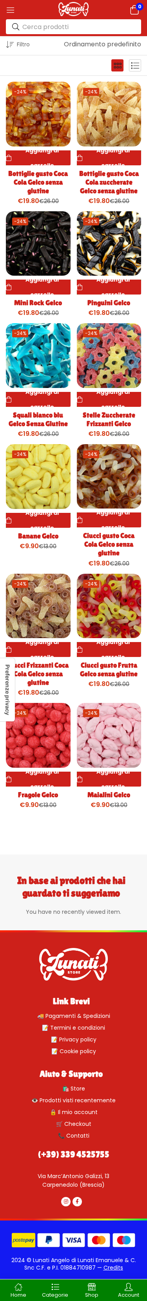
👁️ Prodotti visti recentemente (73, 1100)
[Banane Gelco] (38, 476)
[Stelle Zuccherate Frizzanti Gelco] (109, 355)
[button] (134, 10)
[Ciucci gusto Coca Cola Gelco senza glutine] (109, 476)
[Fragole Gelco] (38, 735)
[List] (135, 65)
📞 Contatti (73, 1136)
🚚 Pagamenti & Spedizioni (73, 1016)
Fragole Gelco (38, 794)
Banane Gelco (38, 536)
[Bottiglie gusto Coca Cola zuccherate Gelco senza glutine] (109, 114)
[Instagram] (66, 1201)
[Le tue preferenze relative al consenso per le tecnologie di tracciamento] (7, 689)
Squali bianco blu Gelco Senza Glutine (38, 419)
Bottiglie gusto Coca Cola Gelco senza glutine (38, 182)
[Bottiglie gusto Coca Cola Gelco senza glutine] (38, 114)
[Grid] (117, 65)
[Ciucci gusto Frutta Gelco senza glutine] (109, 606)
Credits (113, 1268)
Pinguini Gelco (108, 302)
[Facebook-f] (77, 1201)
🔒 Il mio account (74, 1112)
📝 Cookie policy (73, 1051)
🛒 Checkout (73, 1124)
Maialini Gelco (108, 794)
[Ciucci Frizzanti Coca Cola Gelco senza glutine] (38, 606)
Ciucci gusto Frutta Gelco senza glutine (109, 669)
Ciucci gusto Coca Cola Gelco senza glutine (108, 544)
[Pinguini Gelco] (109, 243)
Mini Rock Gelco (38, 302)
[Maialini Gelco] (109, 735)
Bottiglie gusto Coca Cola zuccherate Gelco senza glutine (109, 182)
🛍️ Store (73, 1088)
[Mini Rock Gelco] (38, 243)
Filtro (23, 44)
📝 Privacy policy (73, 1039)
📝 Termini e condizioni (73, 1028)
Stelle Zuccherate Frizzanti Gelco (109, 419)
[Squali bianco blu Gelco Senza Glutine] (38, 355)
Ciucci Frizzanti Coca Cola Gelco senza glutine (38, 673)
